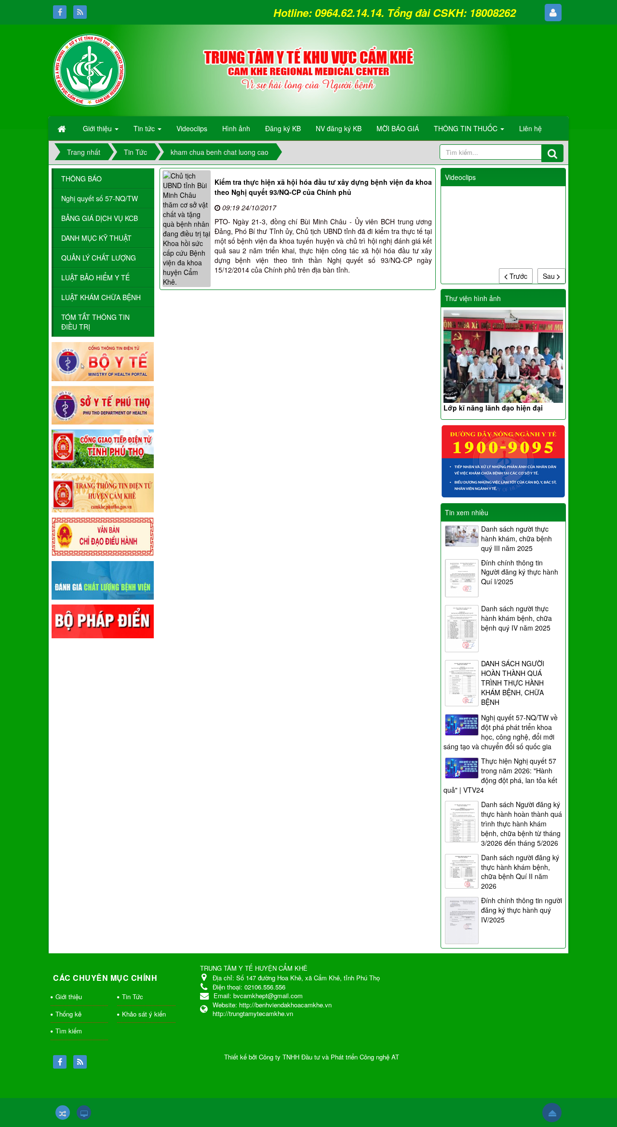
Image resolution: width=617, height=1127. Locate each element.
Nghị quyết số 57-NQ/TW (99, 198)
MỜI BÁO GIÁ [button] (397, 128)
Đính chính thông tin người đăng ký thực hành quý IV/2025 (521, 909)
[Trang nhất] (62, 128)
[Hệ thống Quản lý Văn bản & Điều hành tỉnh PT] (103, 535)
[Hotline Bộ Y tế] (503, 460)
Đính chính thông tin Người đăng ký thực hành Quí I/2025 (519, 572)
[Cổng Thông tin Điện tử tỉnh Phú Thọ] (103, 448)
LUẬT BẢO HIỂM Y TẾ (95, 277)
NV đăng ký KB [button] (339, 128)
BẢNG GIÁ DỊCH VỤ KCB (99, 218)
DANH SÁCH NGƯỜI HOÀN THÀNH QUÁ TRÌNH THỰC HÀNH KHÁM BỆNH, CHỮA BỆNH (512, 683)
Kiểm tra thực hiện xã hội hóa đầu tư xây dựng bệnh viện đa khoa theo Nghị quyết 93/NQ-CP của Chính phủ (323, 187)
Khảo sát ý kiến (144, 1013)
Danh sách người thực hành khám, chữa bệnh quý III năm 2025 (516, 538)
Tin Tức (132, 996)
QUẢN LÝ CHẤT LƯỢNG (98, 257)
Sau (550, 276)
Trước (517, 276)
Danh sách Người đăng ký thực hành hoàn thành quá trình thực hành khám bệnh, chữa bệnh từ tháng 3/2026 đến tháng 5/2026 (521, 823)
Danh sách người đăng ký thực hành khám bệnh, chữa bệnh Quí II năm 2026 (520, 871)
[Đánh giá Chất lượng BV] (103, 579)
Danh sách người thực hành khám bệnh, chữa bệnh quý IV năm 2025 (516, 618)
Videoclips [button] (191, 128)
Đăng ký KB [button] (283, 128)
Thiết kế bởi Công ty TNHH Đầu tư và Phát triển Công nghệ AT (311, 1056)
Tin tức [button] (145, 128)
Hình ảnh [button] (236, 128)
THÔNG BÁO (81, 178)
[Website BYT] (103, 360)
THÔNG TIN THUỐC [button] (466, 128)
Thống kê (68, 1013)
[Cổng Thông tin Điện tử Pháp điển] (103, 620)
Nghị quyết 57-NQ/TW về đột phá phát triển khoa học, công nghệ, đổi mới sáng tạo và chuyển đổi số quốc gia (500, 732)
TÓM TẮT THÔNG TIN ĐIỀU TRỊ (95, 321)
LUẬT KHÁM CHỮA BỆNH (101, 297)
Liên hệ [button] (530, 128)
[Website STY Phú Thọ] (103, 404)
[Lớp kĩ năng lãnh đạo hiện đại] (503, 356)
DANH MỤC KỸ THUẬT (96, 238)
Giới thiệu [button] (98, 128)
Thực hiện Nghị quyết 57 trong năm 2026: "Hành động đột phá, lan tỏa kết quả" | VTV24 (500, 775)
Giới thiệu (68, 996)
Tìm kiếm (68, 1030)
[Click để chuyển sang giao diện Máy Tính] (84, 1112)
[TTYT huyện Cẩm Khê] (89, 69)
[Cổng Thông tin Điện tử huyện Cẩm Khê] (103, 491)
